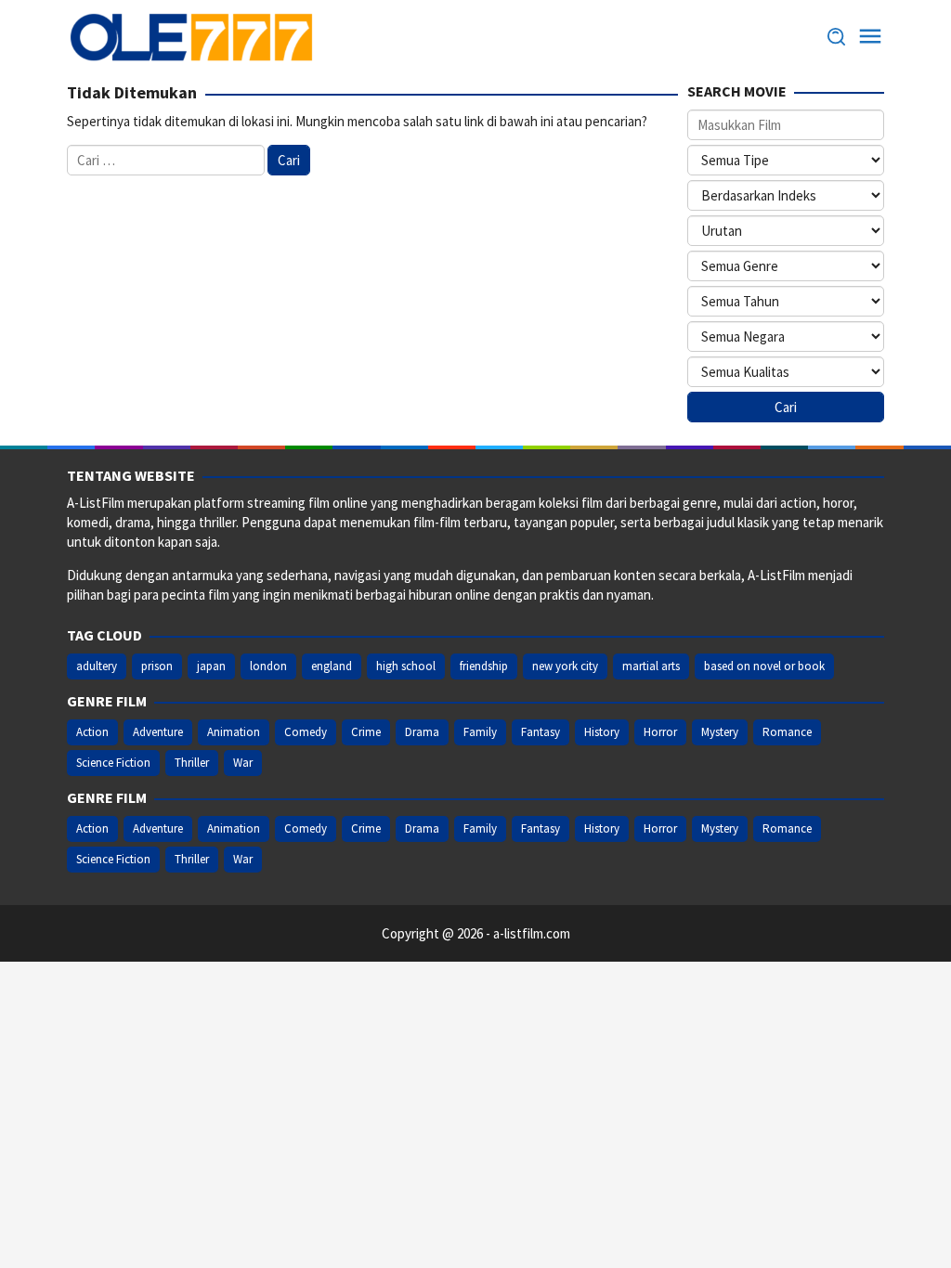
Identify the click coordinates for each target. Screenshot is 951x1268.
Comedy (305, 732)
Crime (366, 732)
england (331, 666)
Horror (660, 732)
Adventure (158, 732)
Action (92, 732)
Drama (422, 732)
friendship (484, 666)
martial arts (651, 666)
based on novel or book (764, 666)
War (243, 762)
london (268, 666)
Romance (787, 732)
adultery (96, 666)
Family (480, 732)
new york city (565, 666)
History (601, 732)
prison (157, 666)
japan (211, 666)
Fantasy (540, 732)
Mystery (719, 732)
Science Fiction (113, 762)
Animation (233, 732)
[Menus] (870, 36)
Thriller (192, 762)
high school (406, 666)
